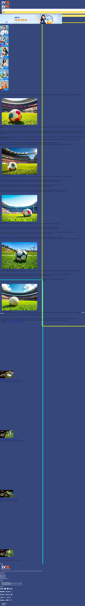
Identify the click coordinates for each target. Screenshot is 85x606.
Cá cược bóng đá (4, 603)
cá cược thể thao (4, 142)
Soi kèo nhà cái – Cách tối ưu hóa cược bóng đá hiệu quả (15, 321)
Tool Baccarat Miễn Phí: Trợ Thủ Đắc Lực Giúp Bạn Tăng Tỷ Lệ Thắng (9, 379)
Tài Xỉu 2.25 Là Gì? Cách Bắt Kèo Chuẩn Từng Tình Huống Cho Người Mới (9, 439)
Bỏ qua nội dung (2, 0)
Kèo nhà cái (3, 7)
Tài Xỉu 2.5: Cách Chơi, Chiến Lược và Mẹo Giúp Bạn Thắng (7, 558)
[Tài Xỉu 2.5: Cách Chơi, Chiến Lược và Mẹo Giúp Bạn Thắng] (6, 556)
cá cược (37, 126)
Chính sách (3, 6)
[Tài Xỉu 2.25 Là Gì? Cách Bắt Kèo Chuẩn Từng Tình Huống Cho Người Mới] (6, 437)
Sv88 (1, 279)
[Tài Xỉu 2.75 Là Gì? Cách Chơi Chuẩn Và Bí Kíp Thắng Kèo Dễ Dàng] (6, 497)
